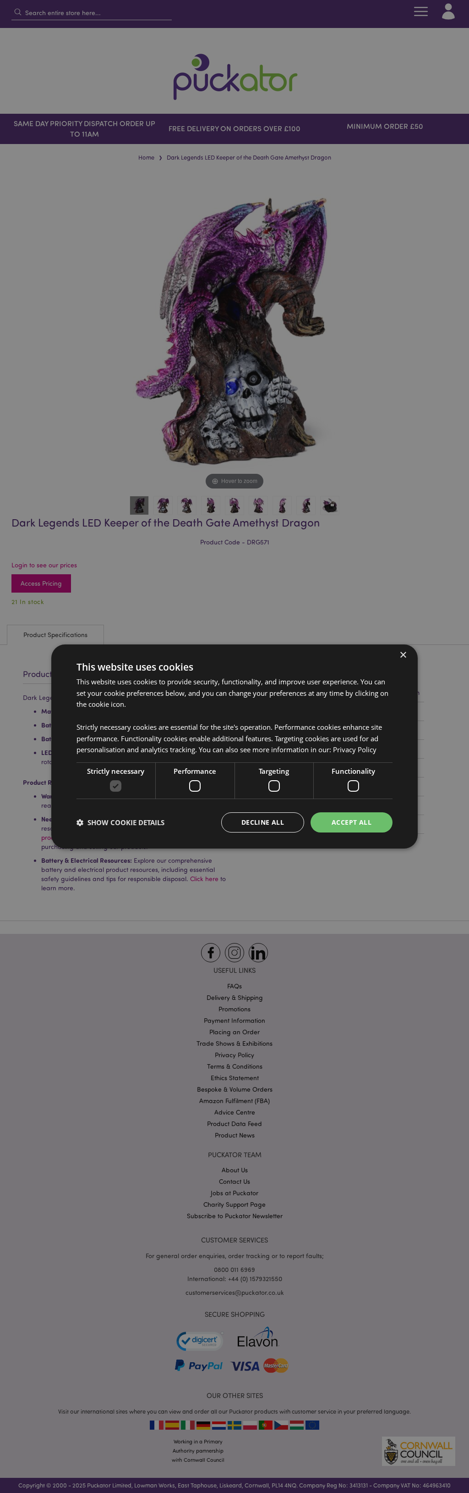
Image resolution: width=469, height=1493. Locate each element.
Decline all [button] (262, 822)
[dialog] (234, 746)
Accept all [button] (351, 822)
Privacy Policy (354, 749)
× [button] (402, 655)
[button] (120, 822)
